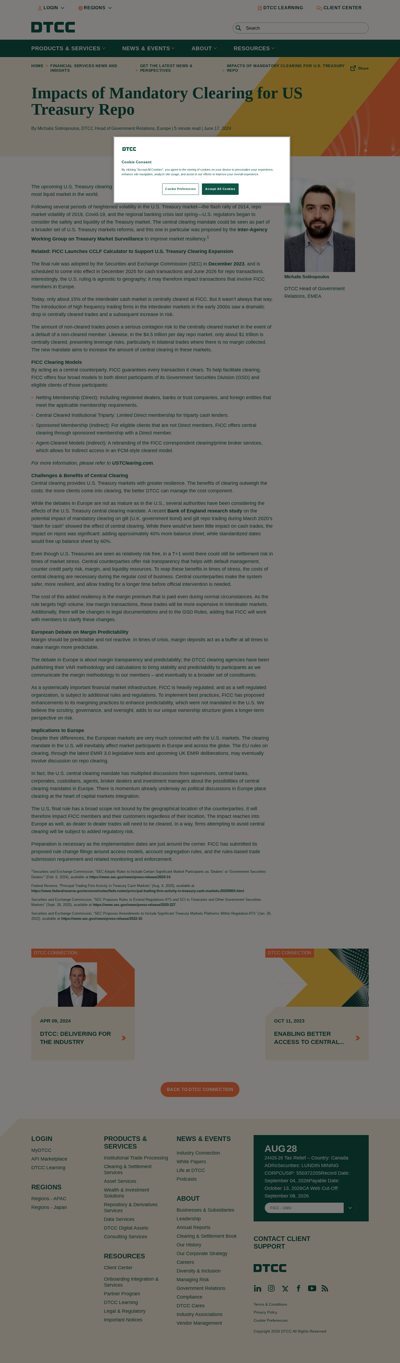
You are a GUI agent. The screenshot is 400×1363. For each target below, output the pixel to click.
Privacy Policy (271, 174)
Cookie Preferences (180, 188)
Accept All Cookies (220, 188)
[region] (201, 170)
